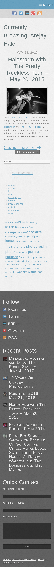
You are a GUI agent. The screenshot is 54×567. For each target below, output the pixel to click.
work (10, 213)
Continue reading (20, 147)
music (11, 194)
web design (10, 272)
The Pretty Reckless (31, 127)
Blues (21, 222)
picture (33, 252)
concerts (34, 232)
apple (15, 222)
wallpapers (27, 268)
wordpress (13, 210)
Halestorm (9, 127)
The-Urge (23, 265)
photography (14, 197)
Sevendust (41, 257)
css (44, 233)
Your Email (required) (14, 503)
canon (34, 227)
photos (11, 252)
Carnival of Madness (19, 117)
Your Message (10, 517)
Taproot (46, 261)
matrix (24, 241)
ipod (36, 236)
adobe (8, 222)
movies (30, 241)
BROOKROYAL (23, 227)
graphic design (22, 237)
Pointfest (24, 257)
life (9, 191)
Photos (11, 201)
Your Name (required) (14, 489)
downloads (10, 237)
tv (41, 265)
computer (21, 233)
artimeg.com (11, 4)
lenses (10, 241)
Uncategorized (15, 204)
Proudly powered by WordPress (19, 559)
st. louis (16, 261)
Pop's (33, 257)
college (10, 232)
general (12, 188)
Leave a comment (28, 152)
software (8, 261)
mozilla (37, 241)
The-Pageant (12, 265)
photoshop (22, 252)
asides (11, 185)
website (12, 207)
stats (23, 261)
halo (31, 237)
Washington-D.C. (39, 268)
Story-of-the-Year (34, 261)
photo (21, 246)
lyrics (18, 241)
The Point (33, 264)
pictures (11, 257)
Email (41, 559)
